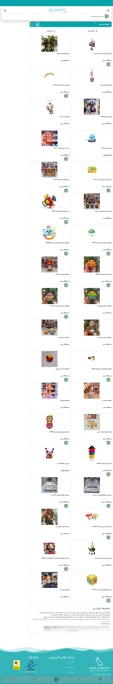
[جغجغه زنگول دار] (92, 391)
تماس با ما (71, 662)
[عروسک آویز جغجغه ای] (49, 517)
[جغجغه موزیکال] (49, 391)
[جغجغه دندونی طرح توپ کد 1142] (49, 296)
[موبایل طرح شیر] (49, 580)
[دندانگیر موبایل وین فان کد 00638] (49, 422)
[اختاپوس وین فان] (92, 138)
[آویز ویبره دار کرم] (49, 107)
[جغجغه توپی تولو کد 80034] (92, 264)
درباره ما (72, 672)
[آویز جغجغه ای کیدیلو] (49, 44)
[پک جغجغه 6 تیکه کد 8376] (49, 170)
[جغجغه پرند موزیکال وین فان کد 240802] (49, 233)
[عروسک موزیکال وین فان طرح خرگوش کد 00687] (49, 548)
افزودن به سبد (109, 64)
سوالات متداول (70, 667)
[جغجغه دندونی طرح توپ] (92, 296)
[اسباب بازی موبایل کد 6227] (49, 138)
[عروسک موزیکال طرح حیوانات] (92, 548)
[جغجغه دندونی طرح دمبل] (92, 328)
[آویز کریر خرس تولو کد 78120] (49, 75)
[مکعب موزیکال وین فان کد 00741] (92, 580)
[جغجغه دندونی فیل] (49, 328)
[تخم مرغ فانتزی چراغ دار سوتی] (92, 201)
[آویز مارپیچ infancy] (92, 107)
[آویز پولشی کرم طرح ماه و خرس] (92, 44)
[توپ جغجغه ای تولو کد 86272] (49, 201)
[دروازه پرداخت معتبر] (16, 665)
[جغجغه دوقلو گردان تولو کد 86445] (92, 359)
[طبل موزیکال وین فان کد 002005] (92, 517)
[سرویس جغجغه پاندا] (49, 454)
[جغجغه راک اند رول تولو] (49, 359)
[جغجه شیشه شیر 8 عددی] (92, 422)
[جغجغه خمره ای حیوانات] (49, 264)
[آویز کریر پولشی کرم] (92, 75)
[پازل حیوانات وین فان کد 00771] (92, 170)
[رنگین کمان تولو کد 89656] (92, 454)
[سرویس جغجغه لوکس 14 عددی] (92, 485)
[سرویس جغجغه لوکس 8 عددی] (49, 485)
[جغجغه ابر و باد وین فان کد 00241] (92, 233)
